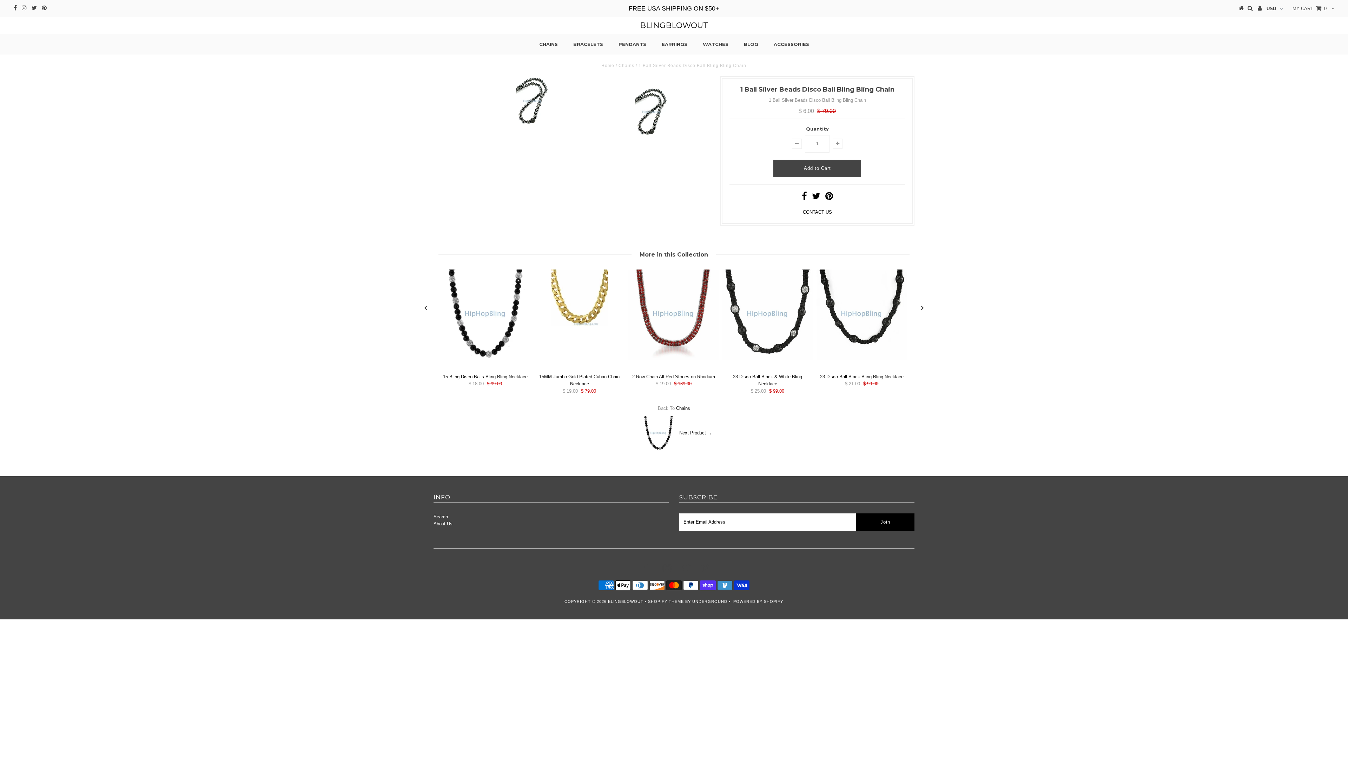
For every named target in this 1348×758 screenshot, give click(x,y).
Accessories (791, 44)
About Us (443, 523)
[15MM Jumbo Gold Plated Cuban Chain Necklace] (579, 324)
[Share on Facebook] (804, 197)
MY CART (1310, 8)
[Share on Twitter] (816, 197)
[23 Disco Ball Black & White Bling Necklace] (767, 358)
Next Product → (695, 432)
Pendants (632, 44)
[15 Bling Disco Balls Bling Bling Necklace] (485, 358)
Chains (548, 44)
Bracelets (588, 44)
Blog (751, 44)
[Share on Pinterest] (829, 197)
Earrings (674, 44)
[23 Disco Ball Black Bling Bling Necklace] (862, 358)
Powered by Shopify (758, 601)
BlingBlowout (674, 25)
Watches (715, 44)
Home (607, 65)
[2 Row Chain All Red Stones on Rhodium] (673, 358)
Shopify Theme (666, 601)
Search (441, 516)
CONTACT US (817, 212)
